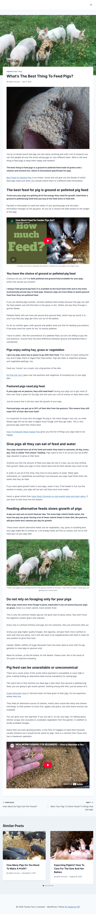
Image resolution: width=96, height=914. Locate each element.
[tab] (43, 885)
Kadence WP (74, 907)
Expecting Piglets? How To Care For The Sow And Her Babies (69, 869)
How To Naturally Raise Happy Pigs (23, 432)
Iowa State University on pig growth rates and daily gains (58, 496)
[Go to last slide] (7, 857)
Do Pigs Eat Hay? (15, 375)
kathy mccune (14, 82)
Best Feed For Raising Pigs (19, 177)
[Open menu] (91, 4)
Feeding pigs (12, 71)
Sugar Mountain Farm (17, 693)
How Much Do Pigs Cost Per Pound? (20, 805)
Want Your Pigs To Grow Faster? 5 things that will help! (71, 806)
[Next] (89, 857)
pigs (20, 71)
